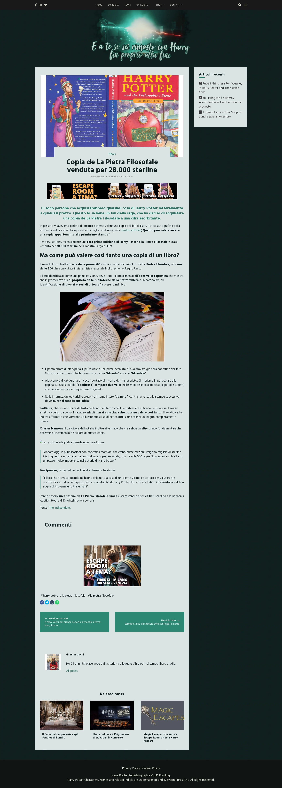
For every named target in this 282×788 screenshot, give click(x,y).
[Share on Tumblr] (52, 602)
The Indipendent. (60, 507)
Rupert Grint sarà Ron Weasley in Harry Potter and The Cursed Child (220, 87)
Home (99, 5)
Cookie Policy (151, 768)
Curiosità (113, 5)
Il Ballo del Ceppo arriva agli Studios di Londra (60, 735)
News (128, 5)
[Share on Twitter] (47, 602)
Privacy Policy (131, 768)
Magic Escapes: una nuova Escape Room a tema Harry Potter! (160, 737)
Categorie (142, 5)
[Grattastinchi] (53, 662)
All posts (72, 671)
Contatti (175, 5)
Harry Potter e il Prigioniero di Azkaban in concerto (111, 735)
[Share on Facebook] (42, 602)
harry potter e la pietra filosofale (64, 595)
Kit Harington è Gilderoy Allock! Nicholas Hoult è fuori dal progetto (220, 102)
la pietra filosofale (102, 595)
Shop (159, 5)
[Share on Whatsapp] (57, 602)
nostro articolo (131, 230)
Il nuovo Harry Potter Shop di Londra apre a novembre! (220, 114)
